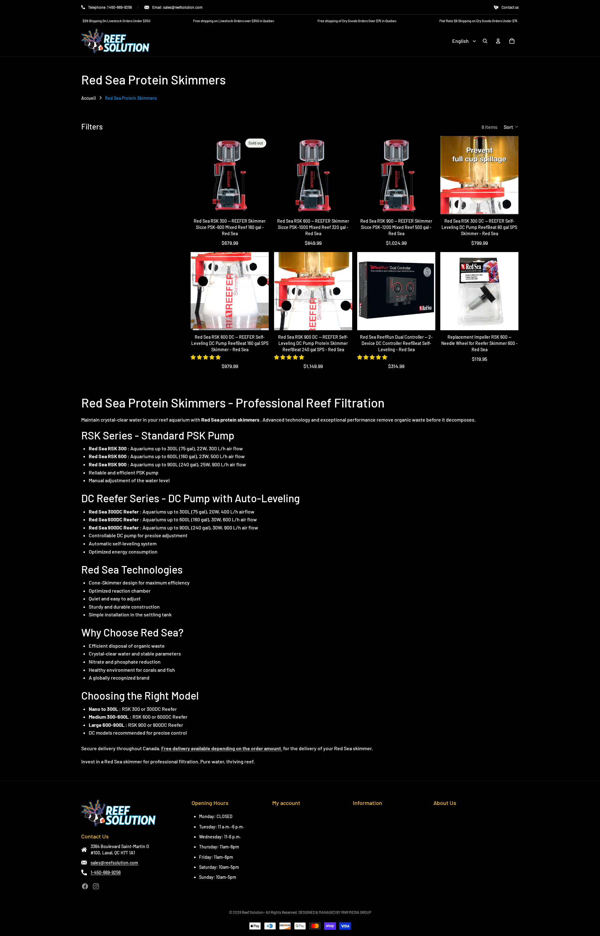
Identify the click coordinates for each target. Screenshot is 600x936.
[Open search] (485, 41)
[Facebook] (85, 886)
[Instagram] (96, 886)
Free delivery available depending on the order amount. (221, 748)
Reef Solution (252, 912)
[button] (511, 127)
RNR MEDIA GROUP (356, 912)
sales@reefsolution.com (114, 862)
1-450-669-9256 (106, 872)
